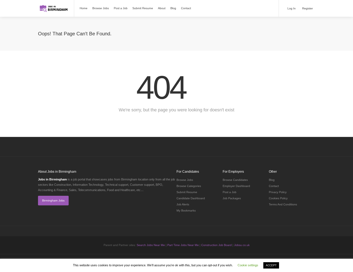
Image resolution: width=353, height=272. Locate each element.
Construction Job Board (216, 245)
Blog (173, 8)
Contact (186, 8)
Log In (291, 8)
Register (307, 8)
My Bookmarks (186, 210)
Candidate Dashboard (190, 198)
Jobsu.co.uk (242, 245)
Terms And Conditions (283, 204)
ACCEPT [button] (271, 265)
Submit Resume (142, 8)
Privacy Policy (278, 192)
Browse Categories (188, 186)
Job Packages (232, 198)
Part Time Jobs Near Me (183, 245)
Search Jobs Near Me (151, 245)
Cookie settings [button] (248, 265)
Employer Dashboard (236, 186)
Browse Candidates (235, 179)
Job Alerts (182, 204)
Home (83, 8)
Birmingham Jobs (53, 200)
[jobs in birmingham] (53, 6)
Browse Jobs (100, 8)
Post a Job (120, 8)
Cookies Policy (278, 198)
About (161, 8)
